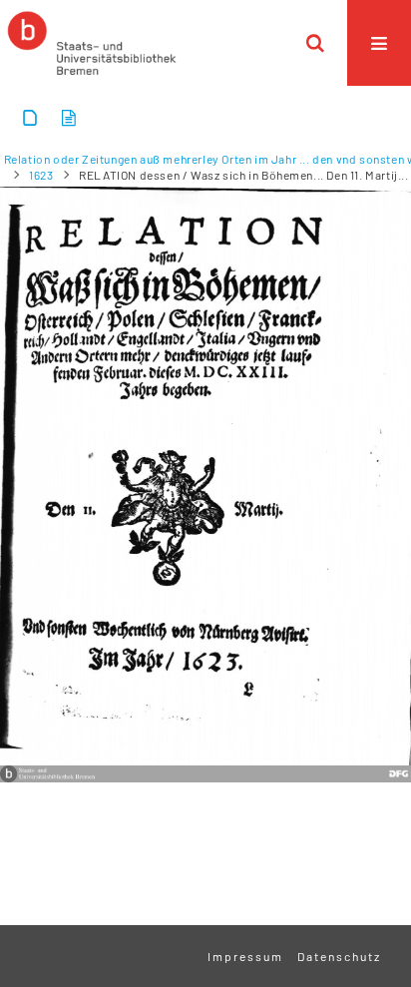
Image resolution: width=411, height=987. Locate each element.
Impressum (245, 956)
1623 (41, 175)
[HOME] (92, 43)
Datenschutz (339, 956)
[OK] (315, 43)
